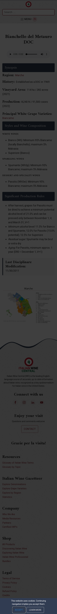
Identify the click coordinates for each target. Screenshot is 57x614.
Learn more (35, 610)
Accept (19, 610)
